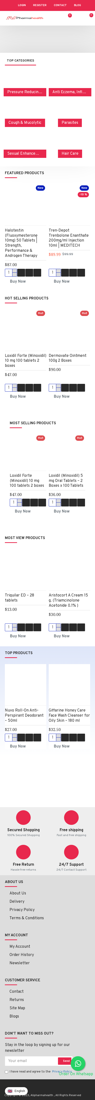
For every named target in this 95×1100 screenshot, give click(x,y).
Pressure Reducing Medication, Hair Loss (25, 92)
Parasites (70, 122)
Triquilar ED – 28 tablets (19, 598)
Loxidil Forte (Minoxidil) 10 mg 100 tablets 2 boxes (25, 361)
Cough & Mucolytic (25, 122)
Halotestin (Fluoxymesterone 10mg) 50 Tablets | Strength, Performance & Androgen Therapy (21, 243)
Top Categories (20, 61)
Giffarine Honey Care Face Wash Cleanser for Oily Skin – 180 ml (69, 715)
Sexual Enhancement (25, 153)
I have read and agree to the (41, 1072)
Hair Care (70, 153)
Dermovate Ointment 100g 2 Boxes (67, 358)
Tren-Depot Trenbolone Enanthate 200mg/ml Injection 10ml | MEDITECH (69, 238)
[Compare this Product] (37, 273)
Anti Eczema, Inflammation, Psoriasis (70, 92)
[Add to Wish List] (29, 273)
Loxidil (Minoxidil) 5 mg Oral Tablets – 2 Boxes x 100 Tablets (66, 480)
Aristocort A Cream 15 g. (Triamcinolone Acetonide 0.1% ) (68, 600)
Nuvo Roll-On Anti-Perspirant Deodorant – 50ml (24, 715)
